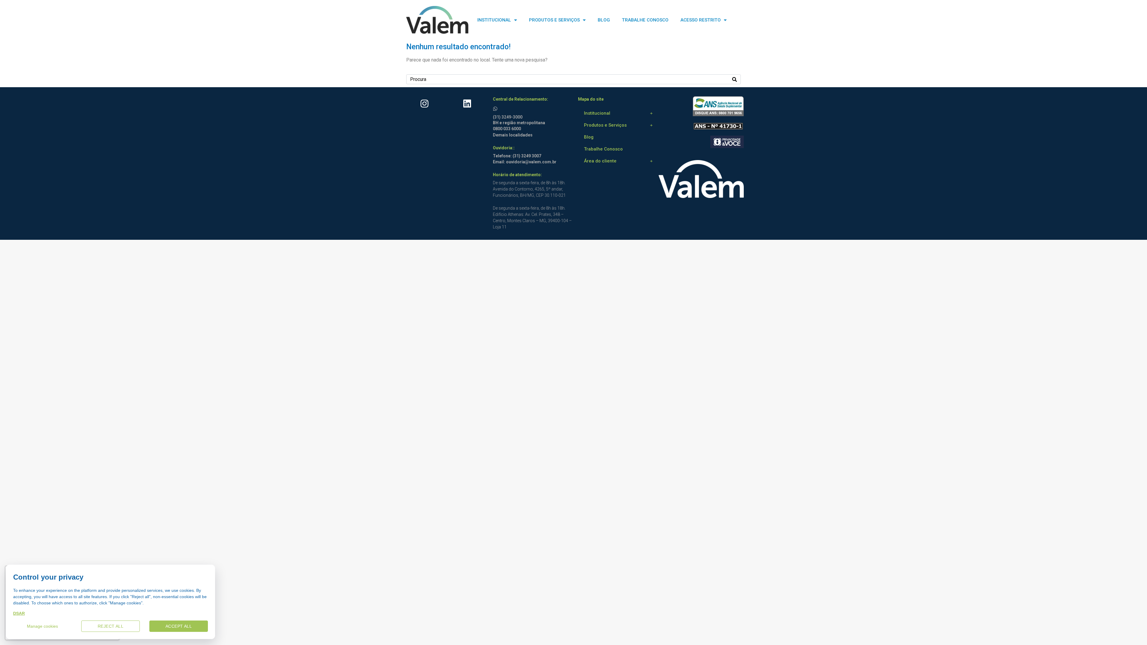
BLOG (604, 20)
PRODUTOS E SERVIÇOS (554, 20)
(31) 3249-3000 (507, 117)
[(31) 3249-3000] (496, 107)
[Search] (734, 79)
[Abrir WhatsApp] (1132, 630)
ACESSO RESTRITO (700, 20)
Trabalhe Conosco (603, 149)
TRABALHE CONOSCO (645, 20)
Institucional (597, 113)
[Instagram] (424, 103)
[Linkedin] (467, 103)
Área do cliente (600, 161)
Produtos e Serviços (605, 125)
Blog (589, 137)
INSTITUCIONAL (494, 20)
